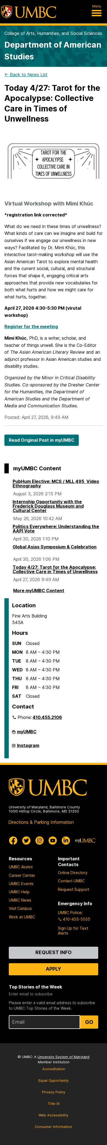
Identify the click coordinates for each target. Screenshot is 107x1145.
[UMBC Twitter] (26, 840)
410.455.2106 (47, 717)
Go (89, 1022)
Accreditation (53, 1069)
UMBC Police (69, 912)
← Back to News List (25, 74)
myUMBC (26, 733)
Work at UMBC (22, 917)
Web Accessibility (53, 1115)
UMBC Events (21, 883)
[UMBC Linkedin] (66, 840)
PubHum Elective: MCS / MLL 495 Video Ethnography (56, 483)
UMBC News (20, 900)
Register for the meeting (31, 326)
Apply (53, 969)
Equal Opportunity (53, 1080)
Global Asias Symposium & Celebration (55, 547)
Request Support (73, 889)
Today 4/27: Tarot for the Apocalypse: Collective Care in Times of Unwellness (55, 569)
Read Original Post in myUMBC (41, 440)
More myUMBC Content (38, 590)
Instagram (28, 747)
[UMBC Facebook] (13, 840)
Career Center (22, 875)
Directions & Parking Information (41, 822)
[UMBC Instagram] (39, 840)
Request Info (53, 952)
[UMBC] (28, 12)
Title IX (54, 1104)
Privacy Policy (53, 1092)
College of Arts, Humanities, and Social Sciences (53, 33)
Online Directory (73, 872)
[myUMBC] (85, 840)
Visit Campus (20, 908)
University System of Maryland (63, 1057)
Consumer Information (53, 1127)
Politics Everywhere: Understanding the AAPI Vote (56, 529)
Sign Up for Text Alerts (73, 930)
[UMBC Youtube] (53, 840)
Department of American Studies (52, 50)
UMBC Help (19, 891)
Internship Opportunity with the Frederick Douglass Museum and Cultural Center (48, 506)
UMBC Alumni (21, 866)
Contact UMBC (71, 880)
